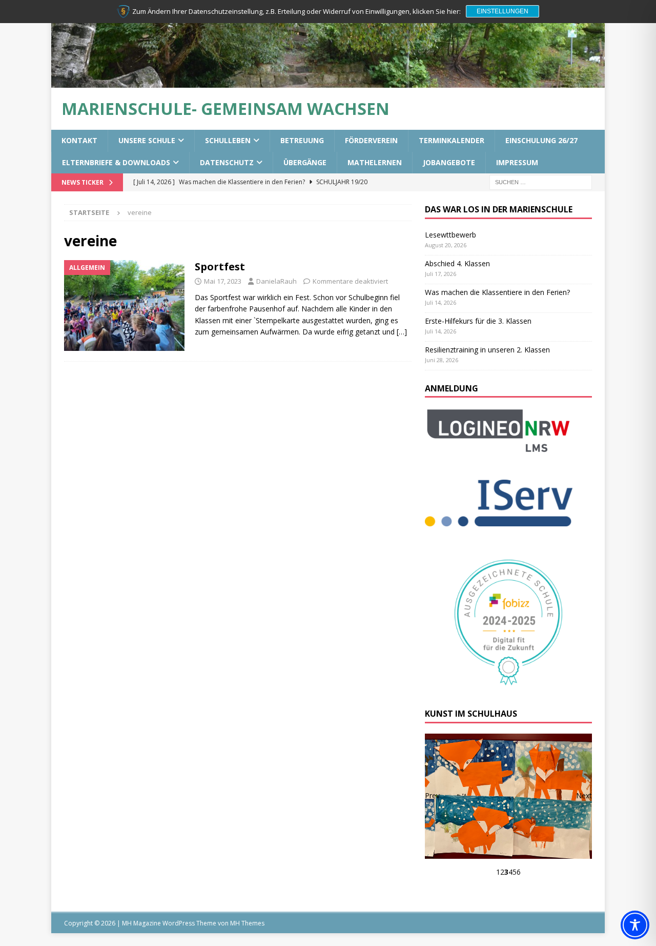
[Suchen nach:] (540, 181)
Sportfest (220, 266)
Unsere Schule (146, 140)
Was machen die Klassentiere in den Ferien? (497, 292)
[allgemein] (124, 305)
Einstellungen (502, 11)
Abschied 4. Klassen (457, 263)
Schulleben (228, 140)
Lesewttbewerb (450, 235)
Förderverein (371, 140)
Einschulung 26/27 (541, 140)
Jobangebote (449, 162)
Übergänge (304, 162)
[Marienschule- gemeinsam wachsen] (328, 82)
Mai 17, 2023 (222, 281)
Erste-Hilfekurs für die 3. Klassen (478, 321)
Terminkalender (451, 140)
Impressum (517, 162)
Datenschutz (227, 162)
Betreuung (302, 140)
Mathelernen (374, 162)
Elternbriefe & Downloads (116, 162)
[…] (402, 332)
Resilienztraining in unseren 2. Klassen (487, 349)
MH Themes (247, 923)
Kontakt (79, 140)
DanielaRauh (276, 281)
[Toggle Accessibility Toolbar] (635, 925)
